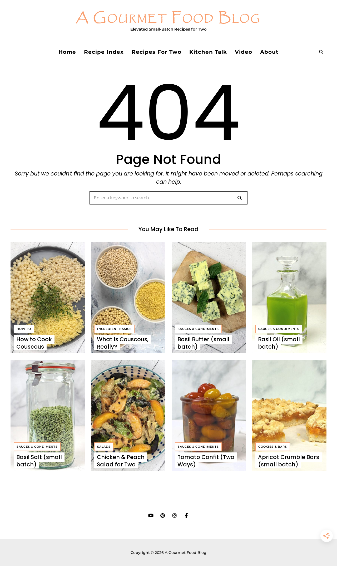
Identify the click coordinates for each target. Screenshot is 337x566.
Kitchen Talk (208, 52)
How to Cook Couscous (34, 342)
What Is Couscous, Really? (122, 342)
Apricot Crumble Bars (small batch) (288, 460)
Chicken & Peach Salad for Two (121, 460)
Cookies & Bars (272, 446)
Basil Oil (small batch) (279, 342)
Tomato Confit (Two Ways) (205, 460)
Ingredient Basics (114, 329)
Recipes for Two (156, 52)
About (269, 52)
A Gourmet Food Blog (168, 18)
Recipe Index (104, 52)
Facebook (186, 515)
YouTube (151, 515)
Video (243, 52)
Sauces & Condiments (198, 329)
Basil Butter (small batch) (203, 342)
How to (24, 329)
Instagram (174, 515)
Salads (104, 446)
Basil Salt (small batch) (39, 460)
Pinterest (162, 515)
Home (67, 52)
